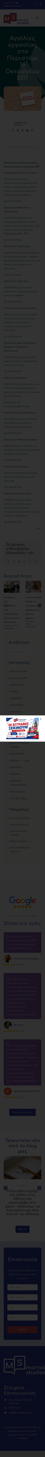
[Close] (40, 719)
